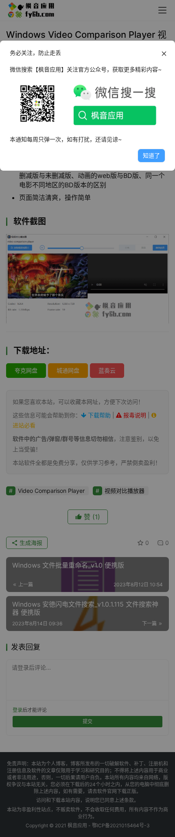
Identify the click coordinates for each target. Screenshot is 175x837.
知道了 (151, 155)
